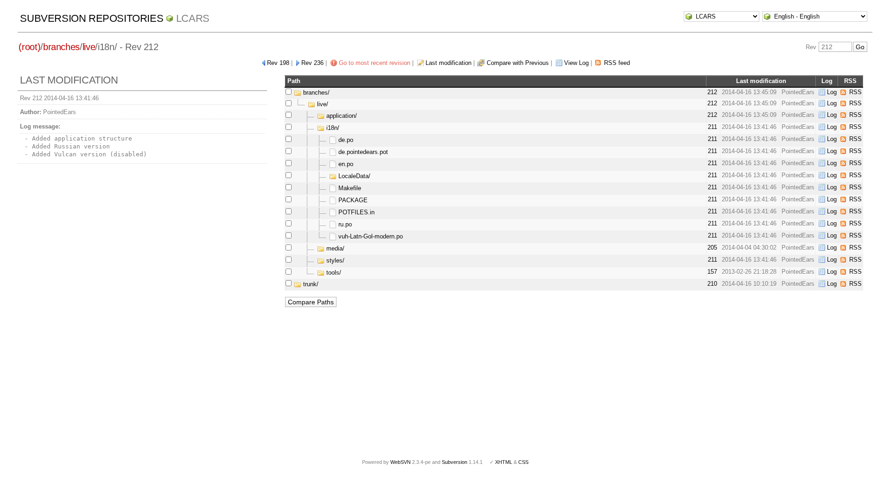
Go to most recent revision (374, 62)
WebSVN (400, 462)
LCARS (193, 18)
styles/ (334, 260)
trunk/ (309, 284)
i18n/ (331, 127)
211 (712, 126)
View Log (576, 62)
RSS (855, 92)
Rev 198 (278, 62)
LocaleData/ (353, 176)
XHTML (503, 462)
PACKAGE (352, 200)
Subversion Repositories (91, 18)
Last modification (448, 62)
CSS (523, 462)
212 (712, 92)
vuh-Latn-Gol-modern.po (370, 236)
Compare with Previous (518, 62)
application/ (340, 115)
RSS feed (617, 62)
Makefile (349, 188)
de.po (345, 139)
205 (712, 247)
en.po (345, 164)
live (89, 47)
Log (832, 92)
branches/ (315, 92)
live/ (321, 104)
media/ (334, 248)
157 (712, 271)
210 (712, 283)
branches (61, 47)
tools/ (332, 272)
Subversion (454, 462)
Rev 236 (312, 62)
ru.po (344, 224)
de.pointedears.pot (362, 151)
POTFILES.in (356, 212)
